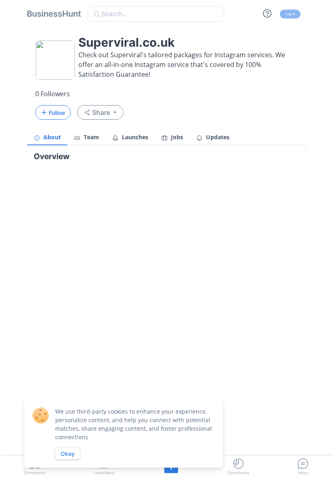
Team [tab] (90, 137)
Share (101, 112)
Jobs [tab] (176, 137)
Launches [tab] (134, 137)
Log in (290, 14)
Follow (57, 112)
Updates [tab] (216, 137)
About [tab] (51, 137)
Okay (68, 453)
